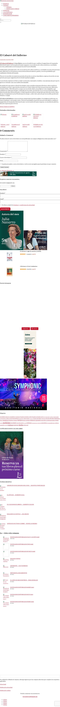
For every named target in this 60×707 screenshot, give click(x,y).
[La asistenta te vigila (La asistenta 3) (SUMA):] (9, 257)
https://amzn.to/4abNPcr (7, 107)
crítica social (9, 418)
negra (57, 420)
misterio (32, 420)
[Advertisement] (30, 619)
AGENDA (5, 5)
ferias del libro (38, 418)
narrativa (38, 420)
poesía (25, 423)
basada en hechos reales (26, 417)
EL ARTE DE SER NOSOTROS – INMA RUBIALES (24, 580)
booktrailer (47, 417)
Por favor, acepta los (18, 205)
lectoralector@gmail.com (30, 697)
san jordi (6, 425)
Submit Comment (5, 167)
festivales (44, 418)
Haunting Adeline (15, 558)
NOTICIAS (6, 10)
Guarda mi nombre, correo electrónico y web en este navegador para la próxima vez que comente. (29, 164)
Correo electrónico (5, 157)
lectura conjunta (26, 420)
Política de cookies (5, 690)
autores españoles (10, 417)
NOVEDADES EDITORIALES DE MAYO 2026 (22, 551)
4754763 (29, 269)
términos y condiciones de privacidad (24, 205)
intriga (20, 420)
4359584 (29, 254)
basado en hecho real (37, 417)
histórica (11, 420)
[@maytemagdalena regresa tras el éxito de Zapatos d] (45, 306)
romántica (2, 425)
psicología (39, 423)
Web (1, 161)
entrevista (21, 418)
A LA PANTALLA (7, 12)
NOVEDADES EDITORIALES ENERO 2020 (22, 602)
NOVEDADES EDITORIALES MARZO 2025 (22, 587)
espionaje (31, 418)
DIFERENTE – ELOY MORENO (19, 566)
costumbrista (3, 418)
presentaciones (34, 423)
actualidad (2, 417)
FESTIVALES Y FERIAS (12, 9)
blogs (44, 417)
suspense (16, 425)
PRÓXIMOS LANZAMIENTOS (18, 573)
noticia (1, 423)
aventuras (17, 417)
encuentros (15, 418)
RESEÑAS (6, 4)
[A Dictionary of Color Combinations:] (9, 272)
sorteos (10, 425)
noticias (6, 422)
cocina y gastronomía (54, 417)
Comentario (4, 151)
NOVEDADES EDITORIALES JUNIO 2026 (21, 544)
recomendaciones (51, 423)
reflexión (57, 423)
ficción (48, 418)
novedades (13, 423)
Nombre (2, 154)
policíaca (29, 423)
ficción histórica (55, 419)
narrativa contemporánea (48, 420)
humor (15, 420)
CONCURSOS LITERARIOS (10, 15)
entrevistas (26, 418)
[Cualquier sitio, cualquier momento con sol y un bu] (15, 288)
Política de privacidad (6, 687)
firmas (1, 420)
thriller (21, 425)
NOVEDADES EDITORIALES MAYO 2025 (21, 594)
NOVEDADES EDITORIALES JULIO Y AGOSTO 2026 (24, 537)
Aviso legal (3, 684)
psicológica (44, 423)
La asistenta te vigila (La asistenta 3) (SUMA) (30, 251)
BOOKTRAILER (7, 14)
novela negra (20, 423)
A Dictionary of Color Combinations (28, 266)
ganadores (6, 420)
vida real (26, 425)
